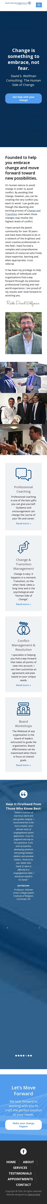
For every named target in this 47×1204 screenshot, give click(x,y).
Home (11, 1162)
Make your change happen (23, 1125)
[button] (16, 1055)
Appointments (20, 1179)
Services (20, 1167)
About (28, 1162)
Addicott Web (33, 1194)
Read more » (23, 523)
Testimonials (20, 1173)
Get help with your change (23, 98)
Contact (23, 1185)
